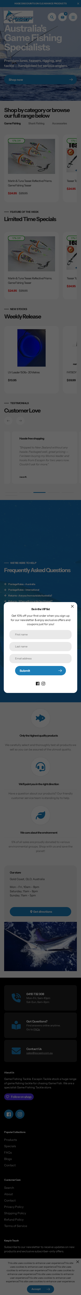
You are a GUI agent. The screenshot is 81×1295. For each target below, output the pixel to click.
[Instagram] (43, 683)
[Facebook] (38, 683)
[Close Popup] (72, 606)
